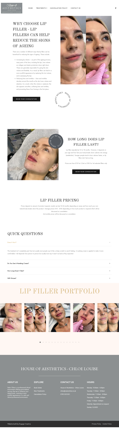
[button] (26, 99)
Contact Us (76, 8)
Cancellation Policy (58, 8)
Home (30, 8)
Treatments (41, 8)
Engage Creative (25, 424)
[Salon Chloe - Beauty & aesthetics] (11, 8)
